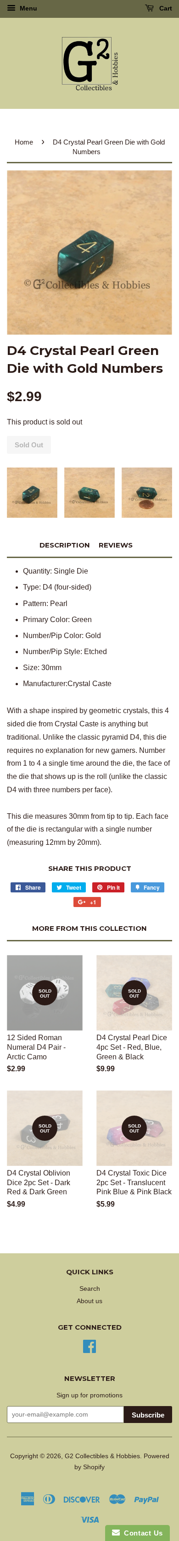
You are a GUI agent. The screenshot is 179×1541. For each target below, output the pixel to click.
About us (89, 1301)
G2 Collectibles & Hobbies (102, 1456)
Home (24, 142)
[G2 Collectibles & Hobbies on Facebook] (89, 1345)
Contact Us (141, 1533)
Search (89, 1288)
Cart (164, 8)
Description (64, 545)
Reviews (116, 545)
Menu (27, 8)
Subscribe (148, 1415)
